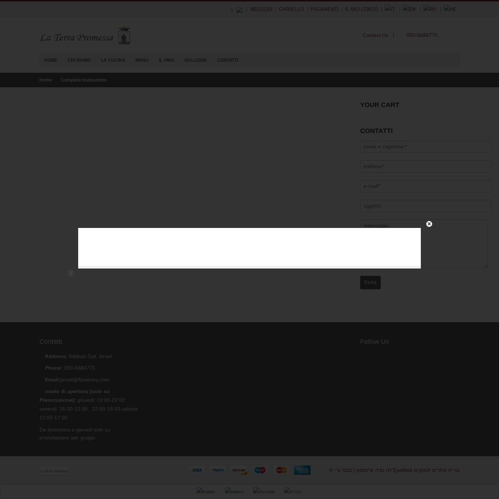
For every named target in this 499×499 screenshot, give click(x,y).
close (429, 224)
